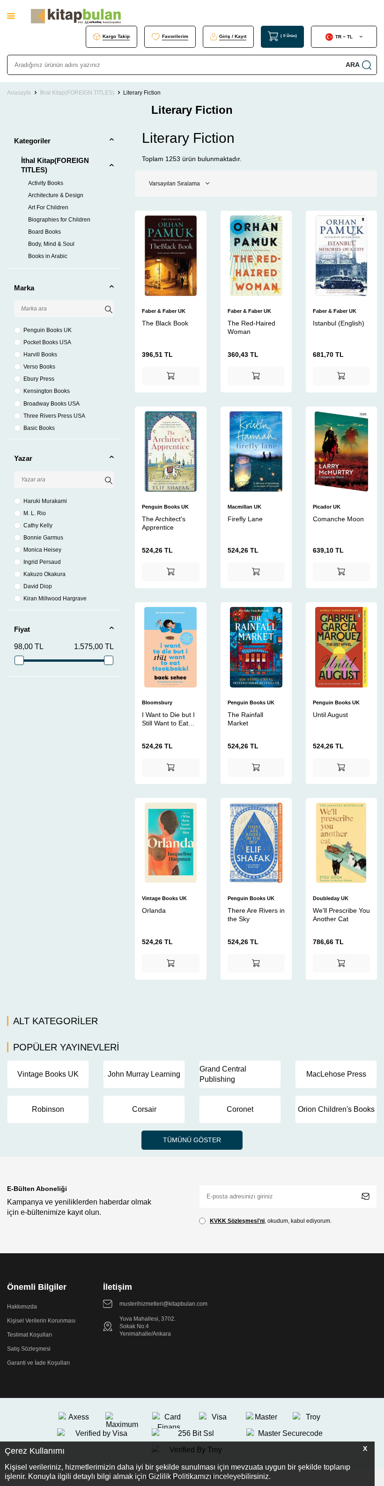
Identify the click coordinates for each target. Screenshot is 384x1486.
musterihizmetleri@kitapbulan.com (163, 1304)
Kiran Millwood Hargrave (55, 598)
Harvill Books (40, 354)
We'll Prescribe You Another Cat (341, 915)
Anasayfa (19, 92)
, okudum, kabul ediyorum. (271, 1221)
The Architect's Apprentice (163, 523)
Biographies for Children (59, 219)
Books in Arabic (47, 256)
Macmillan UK (244, 507)
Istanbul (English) (338, 323)
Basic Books (39, 428)
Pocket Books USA (47, 342)
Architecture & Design (55, 195)
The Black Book (165, 323)
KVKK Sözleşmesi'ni (237, 1221)
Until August (330, 714)
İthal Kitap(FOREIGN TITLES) (77, 92)
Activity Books (45, 183)
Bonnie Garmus (43, 537)
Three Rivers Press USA (54, 416)
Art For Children (48, 207)
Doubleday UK (330, 898)
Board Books (44, 232)
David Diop (37, 586)
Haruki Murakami (45, 501)
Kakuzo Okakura (44, 574)
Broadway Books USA (51, 403)
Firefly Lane (245, 519)
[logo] (76, 16)
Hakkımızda (22, 1306)
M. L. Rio (34, 513)
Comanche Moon (338, 519)
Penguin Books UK (47, 330)
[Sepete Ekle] (170, 376)
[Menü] (11, 15)
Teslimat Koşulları (29, 1334)
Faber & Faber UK (163, 311)
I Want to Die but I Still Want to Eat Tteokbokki (168, 719)
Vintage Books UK (164, 898)
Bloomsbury (157, 702)
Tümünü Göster (192, 1140)
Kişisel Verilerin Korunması (41, 1320)
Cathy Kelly (37, 525)
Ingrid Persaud (42, 562)
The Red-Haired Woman (251, 327)
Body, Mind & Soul (51, 244)
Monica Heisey (42, 550)
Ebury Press (38, 379)
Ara (353, 64)
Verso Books (39, 366)
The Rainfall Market (245, 719)
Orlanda (154, 910)
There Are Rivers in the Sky (256, 915)
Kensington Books (46, 391)
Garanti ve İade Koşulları (38, 1363)
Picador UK (326, 507)
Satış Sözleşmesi (29, 1349)
